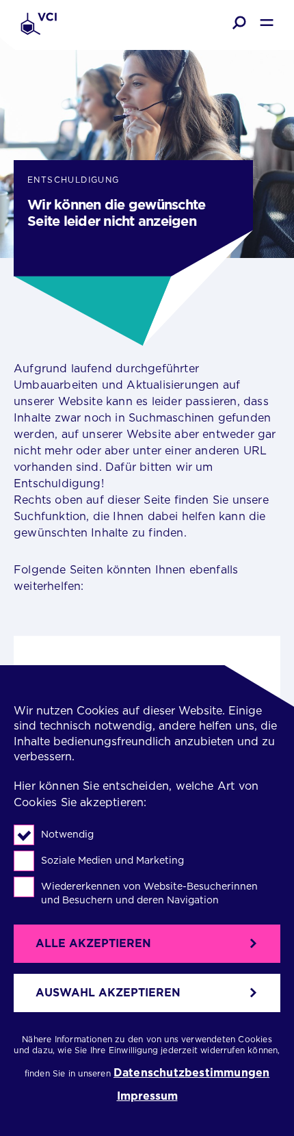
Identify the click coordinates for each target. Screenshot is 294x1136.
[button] (239, 22)
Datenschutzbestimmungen (191, 1073)
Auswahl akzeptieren (108, 992)
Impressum (147, 1096)
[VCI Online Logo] (39, 25)
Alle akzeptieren (93, 943)
